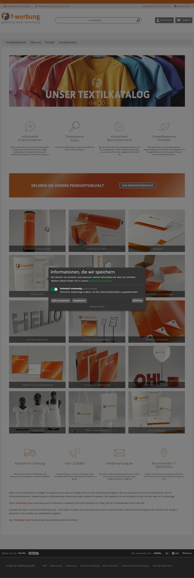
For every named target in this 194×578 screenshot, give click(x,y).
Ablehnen (137, 300)
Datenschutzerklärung (100, 280)
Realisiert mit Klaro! (97, 306)
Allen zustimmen (60, 300)
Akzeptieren (79, 300)
